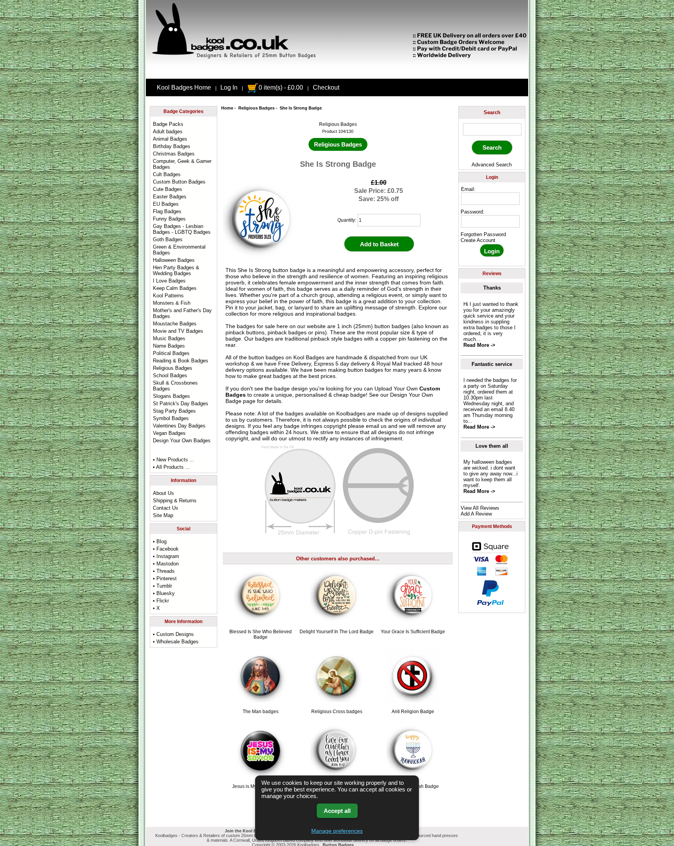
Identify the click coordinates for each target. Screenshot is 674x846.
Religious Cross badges (336, 711)
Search (492, 112)
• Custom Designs (173, 634)
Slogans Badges (171, 396)
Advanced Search (492, 165)
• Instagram (166, 556)
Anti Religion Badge (413, 711)
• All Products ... (171, 467)
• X (156, 608)
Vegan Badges (169, 433)
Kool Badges (309, 357)
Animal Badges (170, 139)
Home (227, 108)
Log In (229, 87)
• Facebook (166, 549)
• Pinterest (165, 578)
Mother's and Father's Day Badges (182, 313)
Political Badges (171, 353)
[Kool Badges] (337, 72)
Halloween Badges (174, 260)
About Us (163, 493)
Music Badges (169, 338)
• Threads (164, 571)
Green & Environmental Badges (179, 250)
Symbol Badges (171, 418)
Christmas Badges (174, 154)
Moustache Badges (175, 324)
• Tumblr (162, 586)
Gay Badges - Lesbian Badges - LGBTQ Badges (182, 229)
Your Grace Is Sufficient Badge (413, 631)
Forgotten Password (483, 234)
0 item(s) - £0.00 (281, 87)
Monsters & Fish (171, 303)
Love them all (491, 446)
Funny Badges (169, 219)
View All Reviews (480, 508)
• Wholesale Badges (176, 642)
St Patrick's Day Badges (180, 403)
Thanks (492, 288)
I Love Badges (169, 281)
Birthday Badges (171, 146)
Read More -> (479, 345)
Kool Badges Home (184, 87)
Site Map (163, 515)
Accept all (337, 810)
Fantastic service (492, 364)
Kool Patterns (168, 295)
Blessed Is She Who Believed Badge (260, 634)
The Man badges (260, 711)
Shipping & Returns (175, 500)
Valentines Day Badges (179, 426)
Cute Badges (167, 189)
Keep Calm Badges (175, 288)
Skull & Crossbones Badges (175, 386)
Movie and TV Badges (178, 331)
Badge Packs (168, 124)
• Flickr (161, 601)
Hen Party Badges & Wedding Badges (176, 270)
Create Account (478, 240)
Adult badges (168, 131)
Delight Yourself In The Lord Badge (337, 631)
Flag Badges (167, 211)
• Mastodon (166, 564)
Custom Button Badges (179, 182)
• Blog (160, 541)
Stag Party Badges (174, 411)
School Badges (170, 375)
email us (376, 426)
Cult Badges (167, 174)
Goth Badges (168, 239)
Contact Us (165, 508)
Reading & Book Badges (180, 361)
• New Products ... (173, 460)
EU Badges (166, 204)
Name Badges (169, 346)
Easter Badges (169, 197)
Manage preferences (337, 831)
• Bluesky (164, 593)
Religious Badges (256, 108)
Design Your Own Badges (182, 440)
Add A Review (476, 514)
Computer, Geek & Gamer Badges (182, 164)
